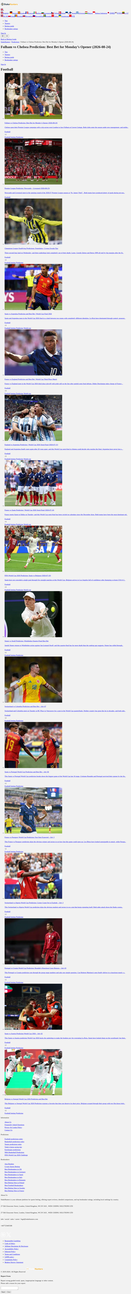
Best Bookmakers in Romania (15, 1180)
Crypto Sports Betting (12, 1167)
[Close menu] (7, 36)
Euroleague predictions (13, 1150)
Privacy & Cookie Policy (13, 1127)
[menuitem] (5, 13)
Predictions (15, 42)
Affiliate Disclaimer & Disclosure (16, 1246)
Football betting (10, 137)
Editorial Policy (10, 1252)
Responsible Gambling (12, 1241)
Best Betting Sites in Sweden (15, 1188)
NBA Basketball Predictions (14, 1152)
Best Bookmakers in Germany (15, 1172)
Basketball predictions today (14, 1142)
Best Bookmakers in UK (13, 1169)
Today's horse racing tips (13, 1147)
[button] (65, 10)
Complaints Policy (11, 1260)
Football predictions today (14, 1139)
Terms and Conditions (12, 1254)
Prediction (19, 137)
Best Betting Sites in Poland (14, 1183)
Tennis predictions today (13, 1144)
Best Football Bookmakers (14, 1185)
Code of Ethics (10, 1243)
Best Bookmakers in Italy (13, 1177)
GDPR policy (9, 1257)
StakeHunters (5, 42)
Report (3, 1292)
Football (7, 132)
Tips (6, 21)
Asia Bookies (9, 1164)
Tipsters (7, 23)
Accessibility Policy (12, 1249)
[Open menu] (3, 36)
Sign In (3, 33)
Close (8, 1292)
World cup (27, 328)
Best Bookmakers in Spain (14, 1175)
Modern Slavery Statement (14, 1262)
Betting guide (9, 26)
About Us (8, 1122)
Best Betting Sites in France (14, 1191)
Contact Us (8, 1130)
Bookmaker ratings (11, 29)
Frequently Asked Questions (14, 1125)
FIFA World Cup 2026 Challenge (16, 1155)
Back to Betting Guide (8, 39)
